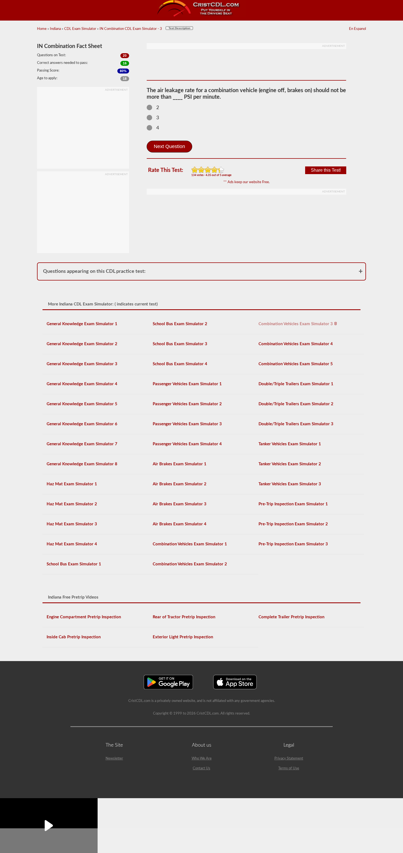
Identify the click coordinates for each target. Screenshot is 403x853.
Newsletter (114, 758)
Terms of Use (288, 768)
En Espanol (357, 29)
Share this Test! (326, 170)
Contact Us (201, 768)
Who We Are (202, 758)
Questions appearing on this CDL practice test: (94, 271)
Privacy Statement (288, 758)
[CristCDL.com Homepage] (201, 16)
